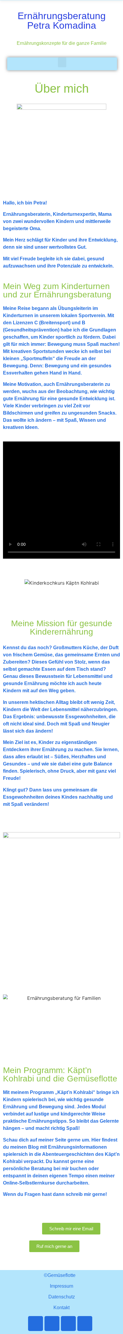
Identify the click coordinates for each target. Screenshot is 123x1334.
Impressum (61, 1286)
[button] (62, 62)
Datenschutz (61, 1296)
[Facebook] (35, 1323)
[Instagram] (84, 1323)
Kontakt (61, 1307)
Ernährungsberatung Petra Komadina (62, 20)
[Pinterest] (68, 1323)
